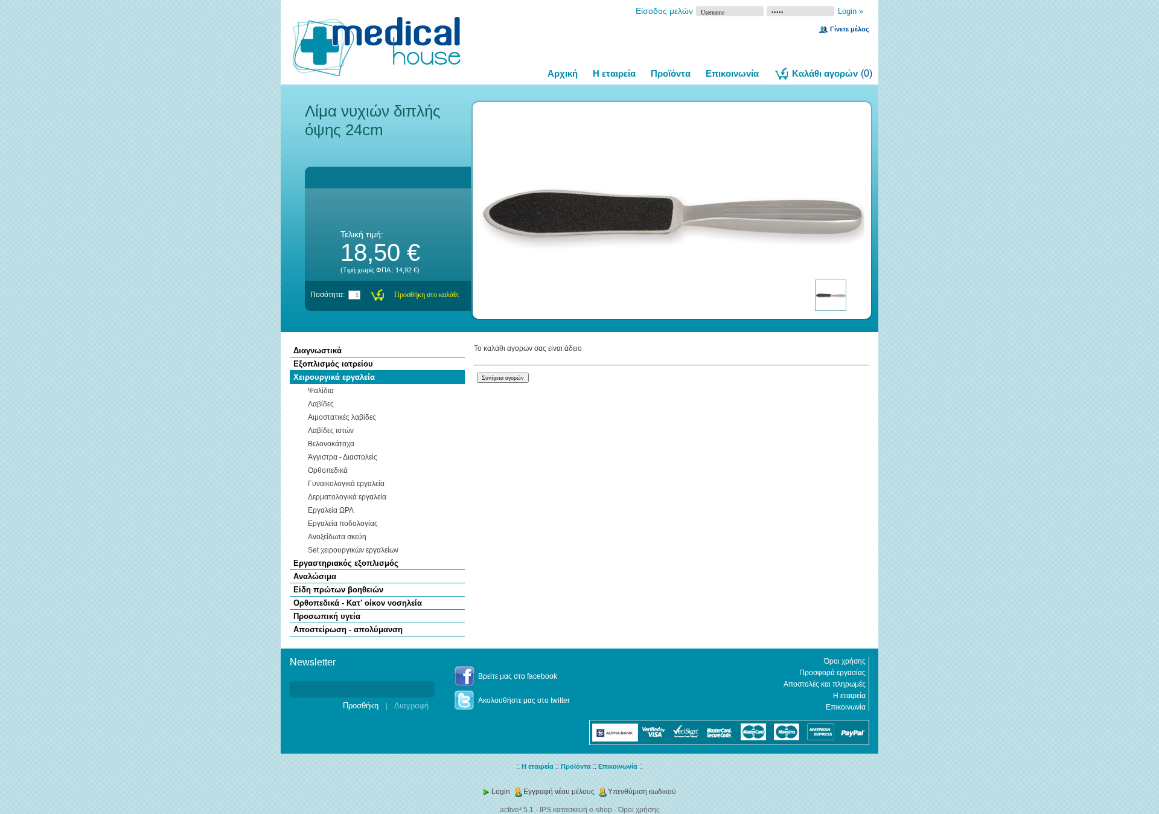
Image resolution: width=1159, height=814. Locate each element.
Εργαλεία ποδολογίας (343, 523)
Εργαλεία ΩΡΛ (331, 510)
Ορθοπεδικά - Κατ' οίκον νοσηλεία (357, 602)
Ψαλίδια (321, 390)
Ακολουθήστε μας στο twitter (524, 700)
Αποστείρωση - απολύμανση (348, 629)
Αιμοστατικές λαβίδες (342, 417)
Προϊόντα (671, 73)
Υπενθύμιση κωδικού (642, 791)
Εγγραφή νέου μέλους (559, 791)
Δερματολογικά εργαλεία (347, 497)
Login (500, 791)
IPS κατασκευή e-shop (576, 810)
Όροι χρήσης (845, 661)
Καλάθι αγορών (825, 73)
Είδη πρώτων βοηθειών (338, 589)
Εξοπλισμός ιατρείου (333, 363)
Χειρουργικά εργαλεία (334, 377)
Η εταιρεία (614, 73)
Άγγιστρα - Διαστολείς (342, 457)
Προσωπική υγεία (326, 616)
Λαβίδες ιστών (331, 430)
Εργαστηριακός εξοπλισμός (345, 563)
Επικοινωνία (732, 73)
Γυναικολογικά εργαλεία (346, 483)
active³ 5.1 (517, 810)
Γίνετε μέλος (849, 29)
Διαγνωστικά (317, 350)
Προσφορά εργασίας (832, 672)
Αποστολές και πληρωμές (825, 684)
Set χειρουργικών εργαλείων (353, 550)
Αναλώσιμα (314, 576)
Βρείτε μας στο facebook (517, 676)
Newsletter (307, 671)
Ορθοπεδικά (328, 470)
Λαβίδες (321, 404)
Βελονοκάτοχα (331, 444)
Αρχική (563, 73)
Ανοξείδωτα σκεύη (337, 537)
